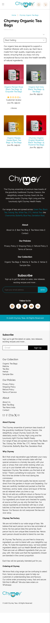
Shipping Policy (25, 246)
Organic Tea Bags (11, 262)
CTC (30, 212)
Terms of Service (25, 249)
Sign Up (38, 347)
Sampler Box (25, 265)
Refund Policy (40, 246)
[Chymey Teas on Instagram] (9, 416)
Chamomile (10, 216)
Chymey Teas (13, 603)
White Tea (22, 212)
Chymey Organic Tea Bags (28, 15)
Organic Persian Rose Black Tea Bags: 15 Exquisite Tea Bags (13, 89)
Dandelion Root (37, 216)
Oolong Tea (13, 212)
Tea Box (34, 262)
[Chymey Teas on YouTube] (18, 416)
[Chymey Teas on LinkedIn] (12, 416)
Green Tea (37, 209)
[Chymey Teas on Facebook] (7, 416)
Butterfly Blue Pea (23, 216)
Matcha (25, 262)
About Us (10, 230)
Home (14, 15)
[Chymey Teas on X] (15, 416)
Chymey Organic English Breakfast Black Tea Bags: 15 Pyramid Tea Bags (36, 141)
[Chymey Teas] (25, 4)
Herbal (43, 262)
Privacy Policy (10, 246)
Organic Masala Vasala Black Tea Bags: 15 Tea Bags (14, 140)
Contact (25, 233)
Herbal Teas (38, 212)
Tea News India (37, 230)
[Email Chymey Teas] (4, 416)
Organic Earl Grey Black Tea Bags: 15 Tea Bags (36, 89)
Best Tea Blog (22, 230)
